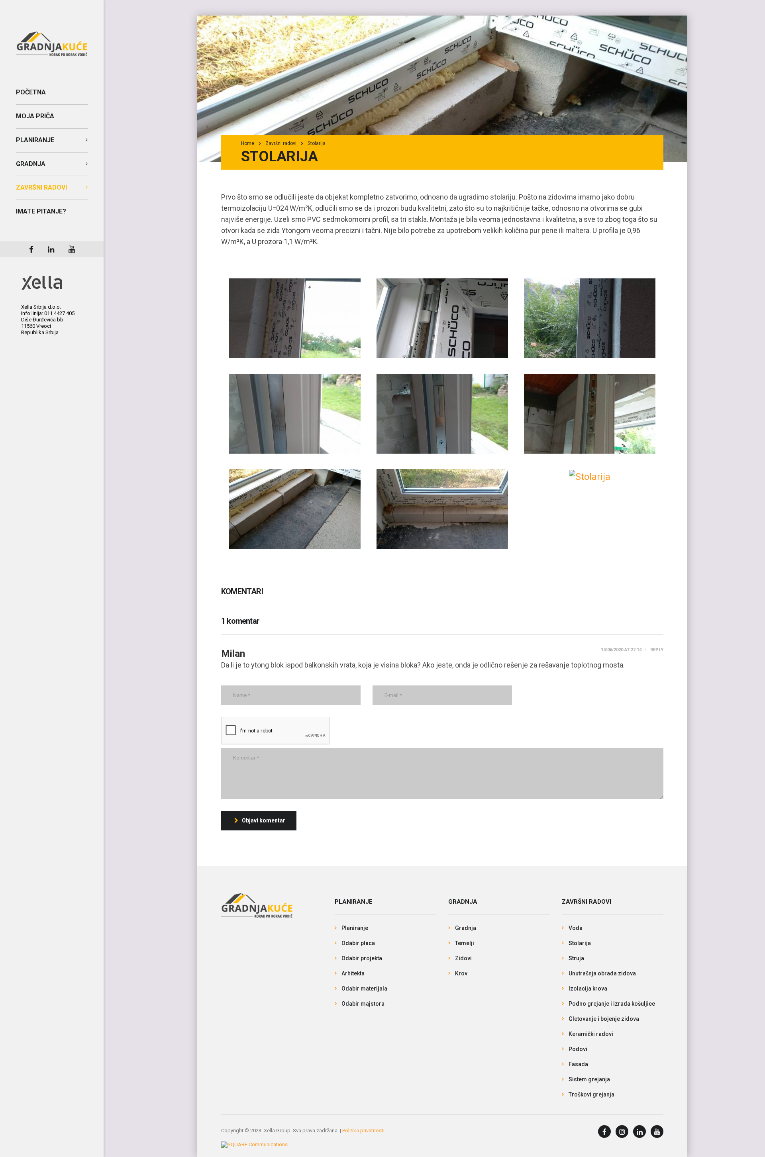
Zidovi (463, 958)
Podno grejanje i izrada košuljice (612, 1003)
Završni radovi (41, 187)
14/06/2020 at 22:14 (621, 649)
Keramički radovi (591, 1034)
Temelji (464, 943)
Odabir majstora (362, 1003)
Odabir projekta (361, 958)
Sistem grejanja (589, 1079)
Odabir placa (358, 943)
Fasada (578, 1064)
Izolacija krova (588, 988)
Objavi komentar (263, 820)
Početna (31, 92)
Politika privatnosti (363, 1131)
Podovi (578, 1049)
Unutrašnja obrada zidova (602, 973)
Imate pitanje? (41, 211)
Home (247, 143)
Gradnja (30, 164)
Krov (461, 973)
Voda (576, 928)
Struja (576, 958)
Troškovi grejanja (591, 1094)
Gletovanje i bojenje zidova (604, 1019)
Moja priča (35, 116)
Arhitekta (353, 973)
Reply (656, 649)
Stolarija (580, 943)
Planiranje (35, 140)
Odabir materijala (364, 988)
